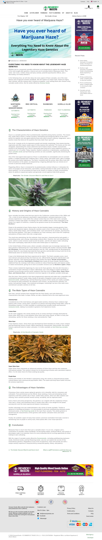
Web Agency (89, 534)
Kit (63, 13)
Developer (90, 537)
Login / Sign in (89, 8)
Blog (76, 13)
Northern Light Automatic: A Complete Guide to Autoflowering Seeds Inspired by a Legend (86, 71)
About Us (69, 13)
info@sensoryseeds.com (47, 513)
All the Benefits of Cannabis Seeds (32, 332)
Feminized (43, 13)
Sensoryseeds (41, 438)
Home (26, 13)
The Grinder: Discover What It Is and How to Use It (37, 175)
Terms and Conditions (73, 513)
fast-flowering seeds (28, 411)
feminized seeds (14, 280)
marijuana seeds (14, 307)
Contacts (83, 1)
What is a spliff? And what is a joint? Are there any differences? (57, 450)
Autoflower (34, 13)
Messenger (43, 518)
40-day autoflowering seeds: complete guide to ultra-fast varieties (86, 78)
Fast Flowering (54, 13)
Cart (98, 7)
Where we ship (10, 2)
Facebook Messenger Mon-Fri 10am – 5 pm (16, 1)
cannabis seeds (17, 151)
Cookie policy (71, 511)
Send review (89, 516)
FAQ (88, 1)
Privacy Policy (71, 508)
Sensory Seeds (45, 83)
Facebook (42, 516)
